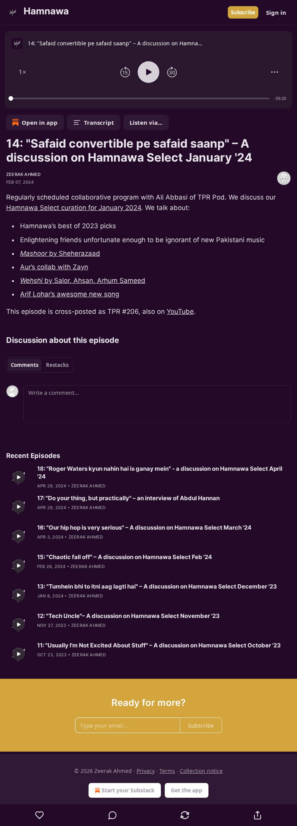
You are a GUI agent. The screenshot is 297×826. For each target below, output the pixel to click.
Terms (167, 770)
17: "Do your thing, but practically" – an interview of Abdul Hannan (128, 498)
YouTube (180, 311)
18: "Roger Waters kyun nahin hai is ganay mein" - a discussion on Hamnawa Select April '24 (159, 472)
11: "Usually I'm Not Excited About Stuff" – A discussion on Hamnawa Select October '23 (159, 645)
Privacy (146, 770)
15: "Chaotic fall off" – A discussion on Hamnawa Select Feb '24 (124, 557)
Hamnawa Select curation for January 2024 (73, 208)
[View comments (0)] (112, 815)
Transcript (99, 122)
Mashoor (33, 253)
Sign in (276, 12)
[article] (148, 477)
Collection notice (201, 770)
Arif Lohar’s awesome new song (69, 294)
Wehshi (31, 280)
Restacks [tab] (57, 364)
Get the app (186, 790)
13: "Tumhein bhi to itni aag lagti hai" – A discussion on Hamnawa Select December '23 (157, 586)
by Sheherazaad (73, 253)
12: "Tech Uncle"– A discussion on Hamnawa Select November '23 (128, 616)
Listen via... (146, 122)
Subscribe (243, 12)
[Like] (39, 815)
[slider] (140, 98)
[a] (18, 477)
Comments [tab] (24, 364)
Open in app (40, 122)
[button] (22, 72)
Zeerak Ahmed (23, 174)
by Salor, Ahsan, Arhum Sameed (94, 280)
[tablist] (39, 365)
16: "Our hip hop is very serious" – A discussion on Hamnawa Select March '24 (144, 527)
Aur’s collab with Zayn (54, 267)
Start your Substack (128, 790)
